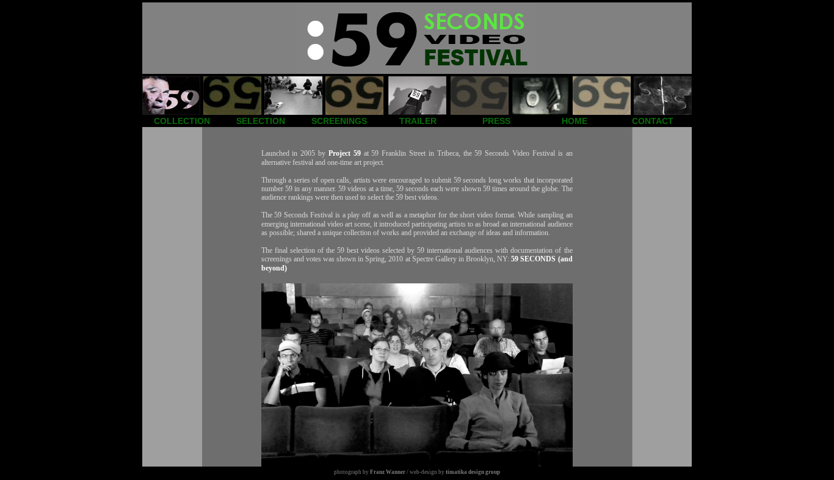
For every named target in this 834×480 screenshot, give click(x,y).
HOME (574, 121)
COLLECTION (182, 121)
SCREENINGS (339, 121)
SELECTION (260, 121)
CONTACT (652, 121)
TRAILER (418, 121)
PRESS (496, 121)
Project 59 (344, 153)
